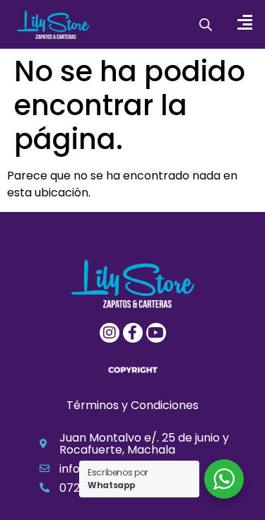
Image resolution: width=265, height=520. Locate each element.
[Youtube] (156, 333)
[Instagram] (109, 333)
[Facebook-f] (133, 333)
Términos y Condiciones (132, 405)
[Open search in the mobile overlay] (206, 24)
